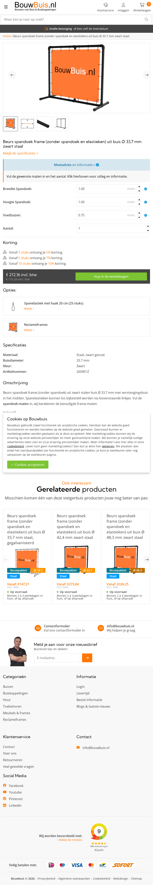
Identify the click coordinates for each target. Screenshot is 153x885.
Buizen (8, 686)
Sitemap (136, 878)
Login (80, 686)
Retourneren (12, 760)
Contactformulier (57, 626)
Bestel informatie (89, 700)
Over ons (10, 753)
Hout (7, 700)
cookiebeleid (15, 446)
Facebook (16, 786)
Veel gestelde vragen (18, 766)
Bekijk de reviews (70, 839)
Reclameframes (14, 719)
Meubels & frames (16, 713)
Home (7, 36)
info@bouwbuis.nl (120, 626)
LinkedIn (15, 805)
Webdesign (120, 878)
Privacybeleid (46, 878)
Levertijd (82, 693)
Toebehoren (12, 706)
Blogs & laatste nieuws (93, 706)
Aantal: (8, 228)
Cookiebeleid (101, 878)
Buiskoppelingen (15, 693)
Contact (9, 747)
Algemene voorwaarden (74, 878)
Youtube (15, 792)
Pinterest (16, 799)
